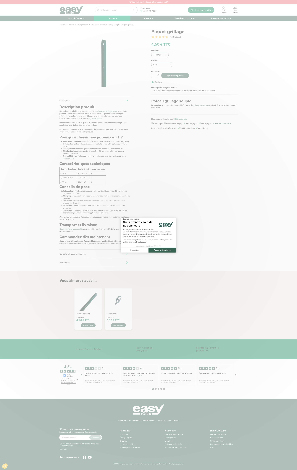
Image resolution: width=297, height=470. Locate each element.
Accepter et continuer (162, 250)
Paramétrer (134, 250)
